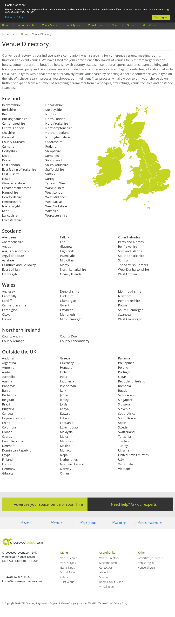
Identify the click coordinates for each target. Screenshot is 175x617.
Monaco (66, 450)
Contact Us (105, 567)
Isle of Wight (11, 206)
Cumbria (8, 146)
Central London (13, 128)
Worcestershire (56, 215)
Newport (124, 296)
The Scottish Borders (133, 265)
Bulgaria (8, 409)
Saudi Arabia (127, 395)
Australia (8, 377)
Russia (122, 390)
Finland (7, 459)
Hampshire (10, 192)
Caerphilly (9, 296)
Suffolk (50, 174)
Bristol (6, 114)
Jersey (64, 400)
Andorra (8, 358)
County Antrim (12, 336)
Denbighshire (69, 291)
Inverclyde (67, 256)
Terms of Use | (105, 603)
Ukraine (123, 450)
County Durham (13, 142)
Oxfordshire (53, 142)
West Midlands (56, 197)
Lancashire (10, 215)
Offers (130, 25)
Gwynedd (66, 310)
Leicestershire (12, 220)
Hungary (66, 367)
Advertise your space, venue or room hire (48, 504)
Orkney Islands (70, 274)
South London (55, 160)
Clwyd (6, 314)
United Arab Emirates (133, 455)
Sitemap (104, 577)
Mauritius (67, 441)
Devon (6, 156)
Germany (8, 469)
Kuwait (65, 413)
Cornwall (8, 137)
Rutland (50, 146)
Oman (64, 473)
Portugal (124, 372)
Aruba (6, 372)
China (6, 423)
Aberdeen (9, 237)
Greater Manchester (16, 188)
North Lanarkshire (73, 269)
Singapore (125, 400)
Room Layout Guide (111, 582)
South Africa (127, 413)
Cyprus (7, 436)
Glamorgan (68, 301)
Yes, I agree (160, 17)
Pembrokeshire (129, 301)
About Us (105, 572)
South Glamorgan (130, 310)
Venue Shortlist (147, 567)
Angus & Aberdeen (15, 251)
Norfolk (50, 114)
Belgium (8, 400)
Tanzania (124, 436)
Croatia (7, 432)
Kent (5, 211)
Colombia (9, 427)
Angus (6, 246)
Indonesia (67, 381)
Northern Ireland (72, 464)
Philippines (126, 363)
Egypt (6, 455)
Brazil (6, 404)
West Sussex (54, 202)
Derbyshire (10, 151)
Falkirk (64, 237)
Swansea (124, 314)
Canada (7, 413)
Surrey (50, 179)
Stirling (123, 260)
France (7, 464)
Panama (124, 358)
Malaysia (66, 432)
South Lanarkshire (131, 256)
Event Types (73, 25)
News (115, 25)
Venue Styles (49, 25)
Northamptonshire (58, 128)
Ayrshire (8, 260)
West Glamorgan (130, 319)
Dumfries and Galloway (19, 265)
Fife (62, 242)
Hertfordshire (11, 202)
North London (55, 119)
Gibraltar (8, 473)
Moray (64, 265)
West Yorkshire (56, 206)
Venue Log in (146, 563)
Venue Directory (109, 558)
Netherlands (69, 459)
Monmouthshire (129, 291)
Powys (122, 305)
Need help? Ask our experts (134, 504)
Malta (64, 436)
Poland (123, 367)
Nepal (64, 455)
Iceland (65, 372)
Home (5, 25)
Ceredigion (10, 310)
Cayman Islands (13, 418)
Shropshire (53, 151)
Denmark (8, 446)
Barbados (9, 395)
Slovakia (124, 404)
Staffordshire (54, 169)
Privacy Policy (14, 17)
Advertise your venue (151, 558)
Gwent (64, 305)
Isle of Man (68, 386)
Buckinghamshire (14, 119)
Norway (65, 469)
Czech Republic (13, 441)
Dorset (7, 160)
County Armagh (13, 341)
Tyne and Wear (56, 183)
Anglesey (8, 291)
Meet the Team (108, 563)
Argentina (9, 363)
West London (54, 192)
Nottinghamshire (57, 137)
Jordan (64, 404)
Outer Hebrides (129, 237)
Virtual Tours (95, 25)
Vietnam (124, 469)
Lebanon (66, 418)
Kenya (64, 409)
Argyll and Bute (13, 256)
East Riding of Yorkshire (19, 169)
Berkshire (9, 110)
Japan (64, 395)
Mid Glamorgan (71, 319)
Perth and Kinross (131, 242)
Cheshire (8, 133)
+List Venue (149, 25)
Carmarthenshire (14, 305)
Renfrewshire (127, 246)
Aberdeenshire (12, 242)
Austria (7, 381)
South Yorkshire (56, 165)
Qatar (122, 377)
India (63, 377)
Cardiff (7, 301)
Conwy (7, 319)
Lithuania (66, 423)
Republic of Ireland (131, 381)
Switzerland (126, 432)
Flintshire (66, 296)
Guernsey (67, 363)
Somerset (52, 156)
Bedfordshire (11, 105)
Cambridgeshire (13, 123)
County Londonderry (74, 341)
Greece (65, 358)
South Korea (127, 418)
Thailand (124, 441)
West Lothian (127, 274)
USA (121, 459)
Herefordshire (12, 197)
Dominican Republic (16, 450)
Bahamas (9, 386)
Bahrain (7, 390)
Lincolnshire (54, 105)
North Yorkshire (56, 123)
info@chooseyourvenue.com (23, 581)
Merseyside (53, 110)
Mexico (65, 446)
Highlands (67, 251)
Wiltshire (51, 211)
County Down (69, 336)
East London (11, 165)
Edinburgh (9, 274)
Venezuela (125, 464)
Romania (124, 386)
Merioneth (67, 314)
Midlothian (68, 260)
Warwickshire (55, 188)
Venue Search (26, 25)
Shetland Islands (130, 251)
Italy (63, 390)
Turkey (123, 446)
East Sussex (10, 174)
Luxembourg (69, 427)
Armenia (8, 367)
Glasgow (66, 246)
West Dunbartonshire (133, 269)
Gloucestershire (13, 183)
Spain (122, 423)
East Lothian (11, 269)
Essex (6, 179)
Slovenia (124, 409)
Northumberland (57, 133)
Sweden (123, 427)
